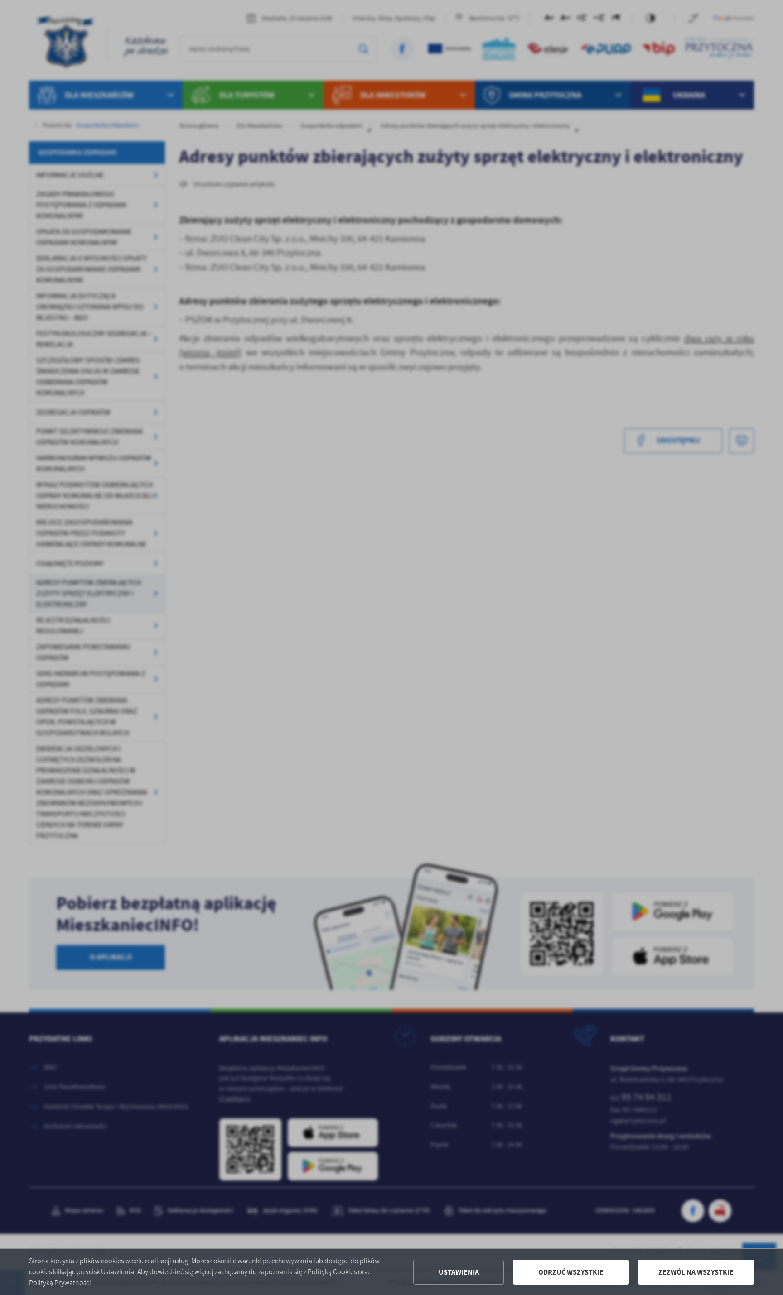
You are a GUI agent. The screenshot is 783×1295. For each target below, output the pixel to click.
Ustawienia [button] (459, 1272)
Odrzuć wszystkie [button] (571, 1272)
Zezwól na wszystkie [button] (696, 1272)
